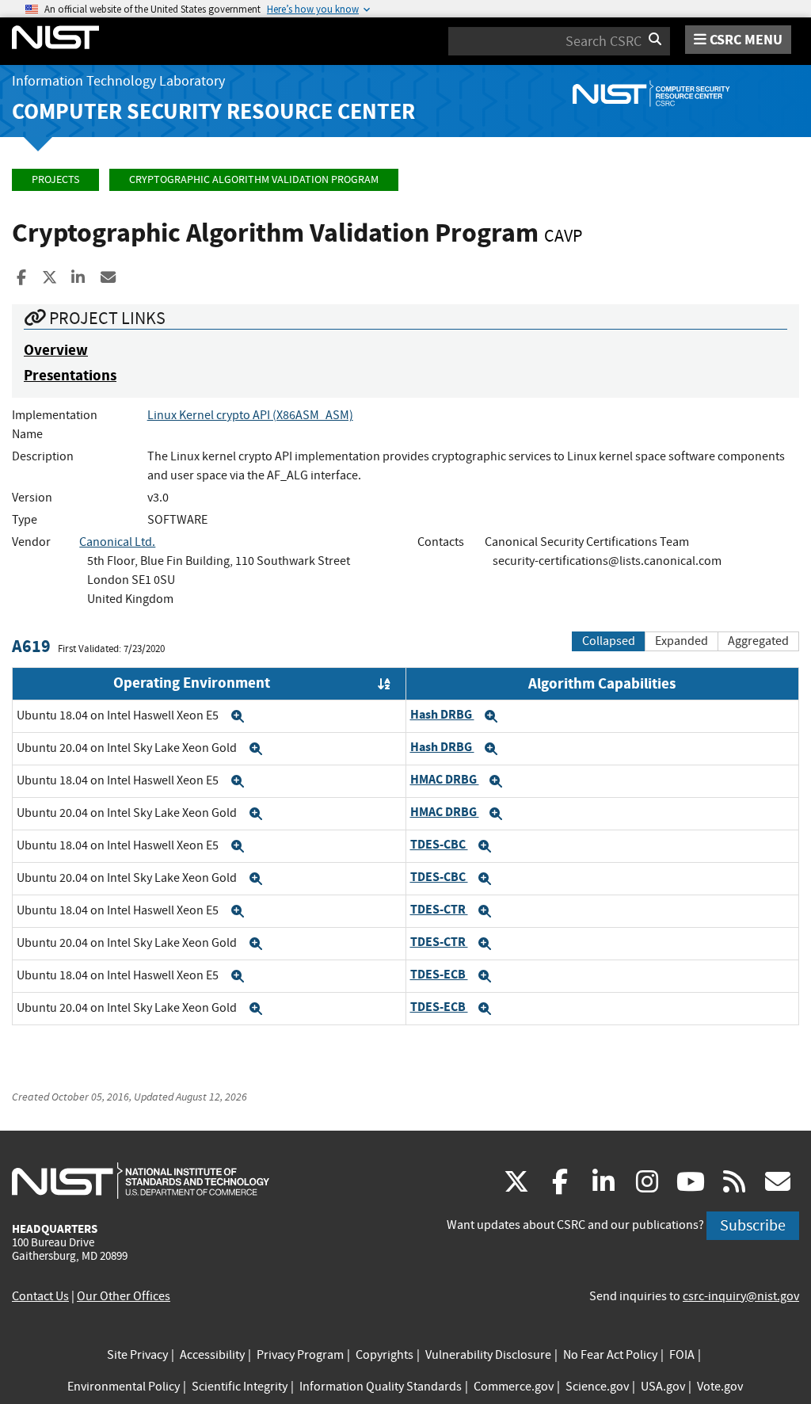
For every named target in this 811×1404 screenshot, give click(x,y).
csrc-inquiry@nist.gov (741, 1296)
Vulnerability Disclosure (488, 1355)
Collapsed (608, 641)
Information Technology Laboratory (118, 81)
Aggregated (758, 641)
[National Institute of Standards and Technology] (140, 1180)
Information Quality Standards (380, 1386)
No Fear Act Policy (610, 1355)
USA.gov (663, 1386)
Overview (56, 350)
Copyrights (384, 1355)
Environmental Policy (123, 1386)
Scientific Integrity (239, 1386)
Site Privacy (137, 1355)
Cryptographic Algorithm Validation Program (254, 179)
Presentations (70, 375)
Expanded (681, 641)
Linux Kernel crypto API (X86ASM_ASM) (250, 415)
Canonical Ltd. (117, 542)
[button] (237, 716)
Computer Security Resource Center (213, 111)
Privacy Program (300, 1355)
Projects (55, 179)
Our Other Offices (123, 1296)
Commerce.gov (514, 1386)
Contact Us (40, 1296)
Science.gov (597, 1386)
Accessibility (212, 1355)
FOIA (682, 1355)
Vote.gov (720, 1386)
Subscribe (753, 1225)
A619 (31, 646)
